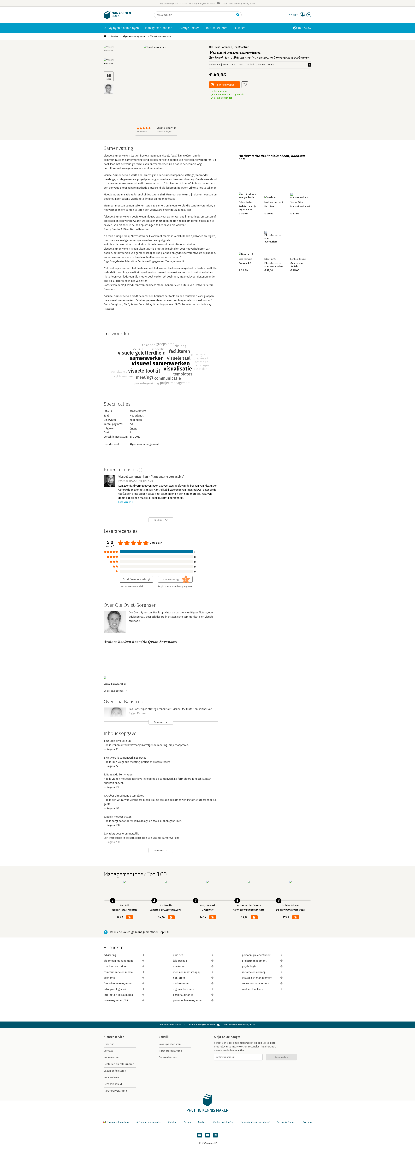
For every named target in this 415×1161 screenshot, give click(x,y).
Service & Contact (286, 1122)
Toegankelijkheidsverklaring (255, 1122)
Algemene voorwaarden (148, 1122)
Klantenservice (114, 1037)
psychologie (249, 966)
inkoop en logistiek (115, 989)
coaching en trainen (115, 966)
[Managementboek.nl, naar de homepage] (118, 18)
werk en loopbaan (252, 989)
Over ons (109, 1044)
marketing (179, 966)
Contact (108, 1050)
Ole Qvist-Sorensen (220, 47)
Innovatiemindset (300, 206)
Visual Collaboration (115, 684)
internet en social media (118, 994)
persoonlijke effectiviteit (256, 955)
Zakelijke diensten (170, 1044)
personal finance (183, 994)
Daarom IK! (245, 263)
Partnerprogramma (115, 1090)
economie (109, 977)
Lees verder (124, 502)
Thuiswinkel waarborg (118, 1122)
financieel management (118, 983)
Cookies (202, 1122)
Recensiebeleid (113, 1084)
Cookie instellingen (223, 1122)
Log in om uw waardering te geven (175, 586)
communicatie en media (118, 972)
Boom (133, 428)
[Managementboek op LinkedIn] (199, 1135)
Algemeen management (134, 36)
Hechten (269, 206)
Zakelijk (164, 1037)
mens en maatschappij (186, 972)
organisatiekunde (183, 989)
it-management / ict (116, 1000)
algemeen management (118, 960)
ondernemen (181, 983)
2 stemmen (142, 131)
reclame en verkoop (254, 972)
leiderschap (180, 960)
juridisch (178, 955)
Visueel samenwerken (160, 36)
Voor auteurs (111, 1077)
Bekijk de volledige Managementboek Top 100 (139, 932)
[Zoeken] (238, 15)
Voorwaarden (111, 1057)
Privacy (187, 1122)
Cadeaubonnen (168, 1057)
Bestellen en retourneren (119, 1064)
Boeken (114, 36)
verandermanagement (255, 983)
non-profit (179, 977)
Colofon (172, 1122)
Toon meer (159, 520)
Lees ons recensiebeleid (132, 586)
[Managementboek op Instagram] (215, 1135)
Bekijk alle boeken (114, 690)
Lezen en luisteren (115, 1070)
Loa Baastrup (241, 47)
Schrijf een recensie (134, 579)
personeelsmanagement (188, 1000)
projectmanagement (254, 960)
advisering (110, 955)
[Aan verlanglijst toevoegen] (245, 84)
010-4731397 (304, 27)
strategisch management (257, 977)
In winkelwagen (225, 84)
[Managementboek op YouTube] (207, 1135)
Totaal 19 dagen (164, 131)
